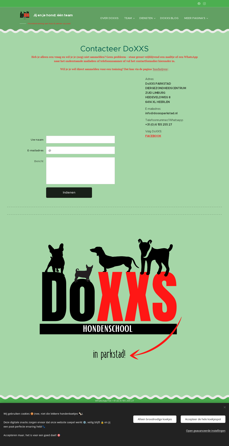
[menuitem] (110, 18)
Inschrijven (160, 69)
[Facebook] (199, 4)
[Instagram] (204, 4)
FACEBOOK (153, 136)
